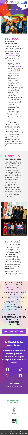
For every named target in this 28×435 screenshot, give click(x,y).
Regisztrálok (14, 331)
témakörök (17, 66)
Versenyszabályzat (9, 431)
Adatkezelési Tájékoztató (18, 433)
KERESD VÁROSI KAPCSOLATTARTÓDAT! (14, 385)
